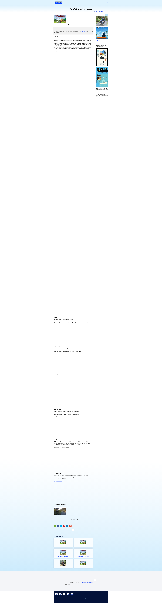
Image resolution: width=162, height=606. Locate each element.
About (61, 595)
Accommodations (80, 2)
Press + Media (77, 595)
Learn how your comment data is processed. (86, 579)
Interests (72, 2)
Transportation (89, 2)
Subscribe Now (103, 2)
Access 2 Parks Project (69, 595)
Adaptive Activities (84, 31)
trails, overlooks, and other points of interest (64, 28)
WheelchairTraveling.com (99, 11)
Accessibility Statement (96, 595)
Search (106, 14)
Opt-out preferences (86, 595)
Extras (96, 2)
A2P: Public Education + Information (83, 553)
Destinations (65, 2)
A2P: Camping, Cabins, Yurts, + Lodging (63, 553)
